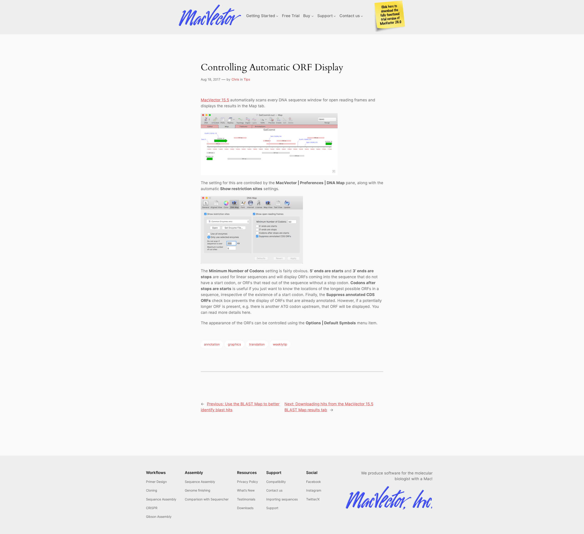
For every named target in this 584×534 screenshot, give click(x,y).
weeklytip (280, 344)
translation (257, 344)
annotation (212, 344)
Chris (235, 79)
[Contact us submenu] (362, 16)
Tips (247, 79)
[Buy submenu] (312, 16)
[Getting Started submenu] (277, 16)
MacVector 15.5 (215, 100)
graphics (234, 344)
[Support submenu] (335, 16)
